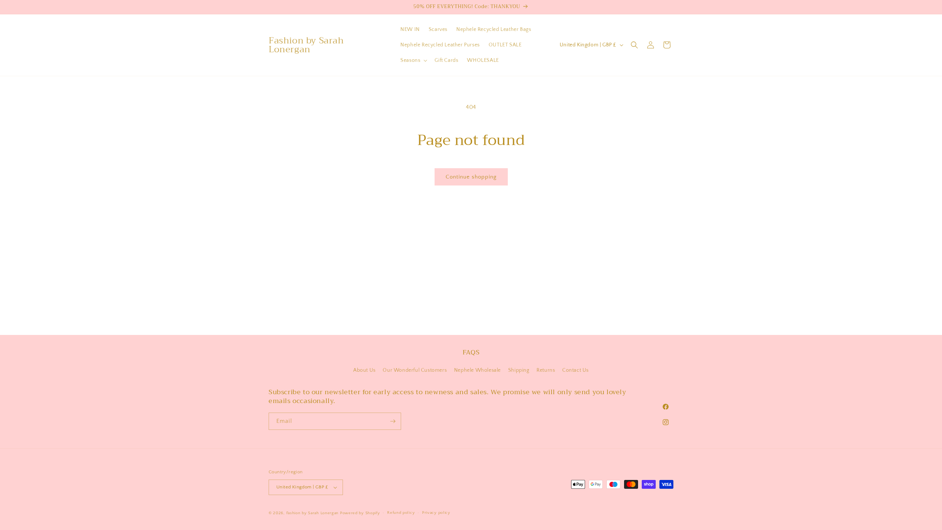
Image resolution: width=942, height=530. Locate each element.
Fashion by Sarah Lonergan (312, 513)
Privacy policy (436, 512)
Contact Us (575, 370)
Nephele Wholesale (477, 370)
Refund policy (401, 512)
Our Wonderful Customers (415, 370)
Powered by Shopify (360, 513)
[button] (413, 60)
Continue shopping (471, 177)
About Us (364, 370)
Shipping (519, 370)
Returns (545, 370)
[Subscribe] (393, 421)
